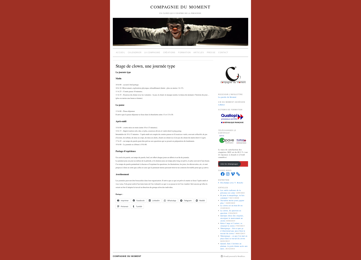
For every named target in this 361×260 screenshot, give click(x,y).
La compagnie (152, 52)
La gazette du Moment (227, 97)
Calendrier (134, 52)
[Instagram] (227, 174)
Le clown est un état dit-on (231, 205)
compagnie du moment (180, 7)
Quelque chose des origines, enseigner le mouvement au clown (232, 218)
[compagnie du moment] (180, 25)
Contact (223, 52)
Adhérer (221, 104)
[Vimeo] (233, 174)
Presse (211, 52)
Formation (184, 52)
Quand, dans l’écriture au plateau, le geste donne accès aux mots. (234, 246)
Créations (169, 52)
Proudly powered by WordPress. (234, 256)
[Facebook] (222, 174)
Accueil (120, 52)
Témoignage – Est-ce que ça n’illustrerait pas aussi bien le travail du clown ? (232, 230)
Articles (198, 52)
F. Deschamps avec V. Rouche (230, 182)
